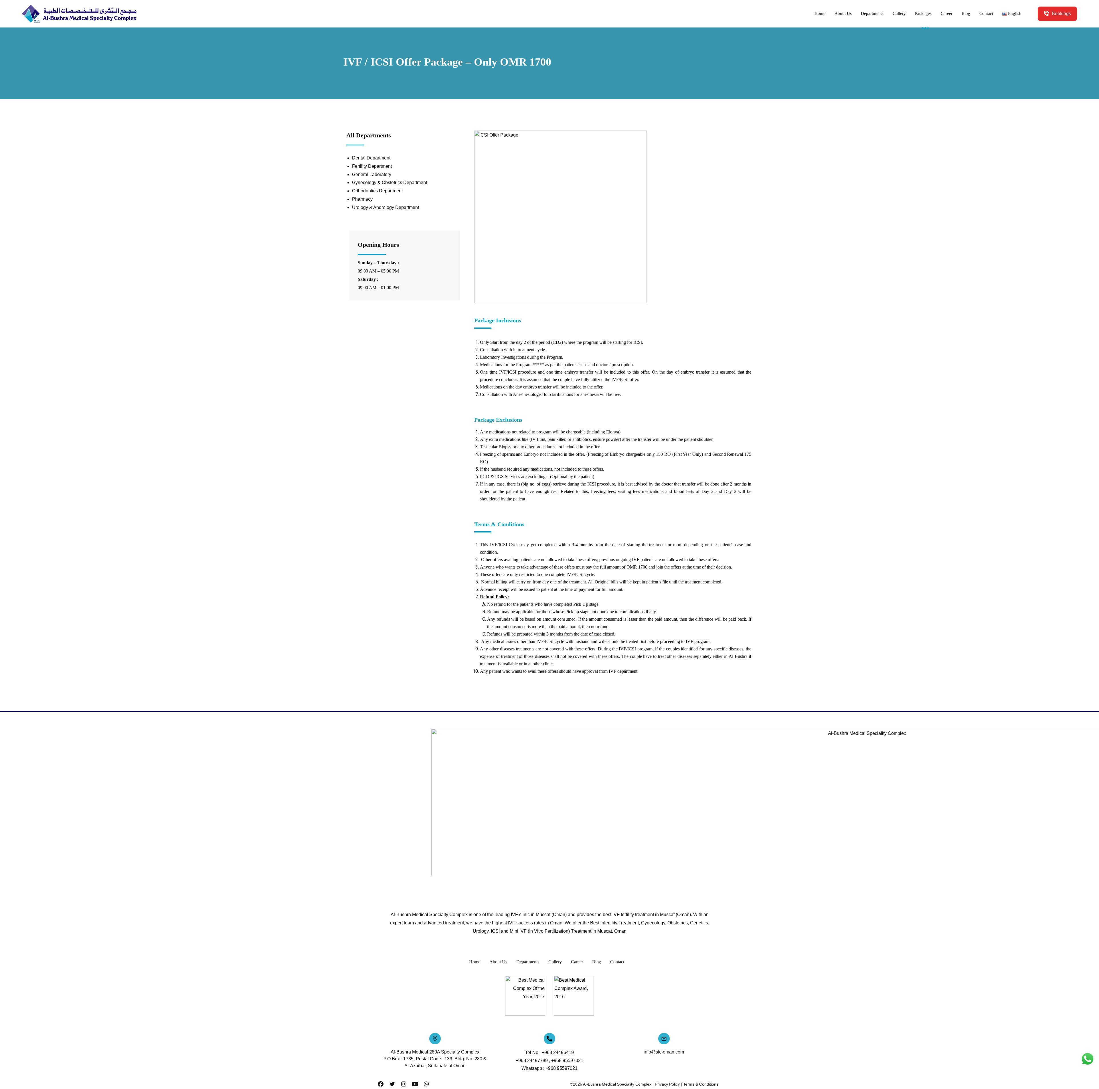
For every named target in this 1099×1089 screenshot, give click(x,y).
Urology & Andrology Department (385, 207)
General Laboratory (371, 174)
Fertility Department (372, 166)
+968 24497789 (532, 1060)
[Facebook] (381, 1084)
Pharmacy (362, 199)
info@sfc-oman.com (664, 1051)
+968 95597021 (567, 1060)
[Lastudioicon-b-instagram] (403, 1084)
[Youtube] (415, 1084)
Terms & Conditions (700, 1084)
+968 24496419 (558, 1052)
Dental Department (371, 157)
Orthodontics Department (377, 190)
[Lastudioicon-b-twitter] (392, 1084)
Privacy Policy (667, 1084)
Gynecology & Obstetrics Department (389, 182)
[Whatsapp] (426, 1084)
